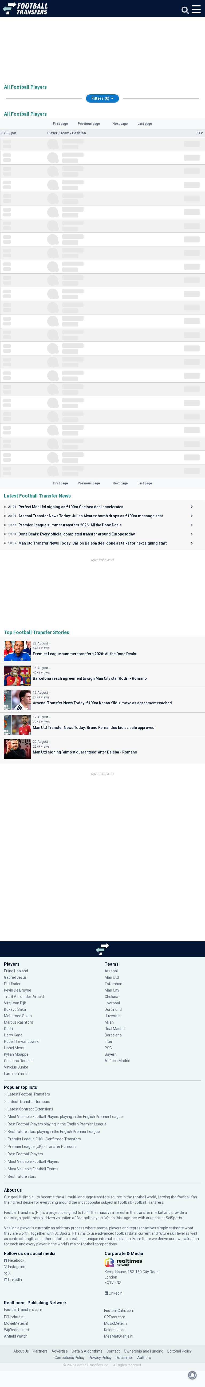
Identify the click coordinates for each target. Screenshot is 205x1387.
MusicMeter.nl (116, 1323)
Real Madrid (115, 1029)
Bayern (111, 1054)
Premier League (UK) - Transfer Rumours (42, 1146)
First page (60, 124)
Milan (109, 1022)
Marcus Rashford (18, 1022)
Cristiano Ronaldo (19, 1061)
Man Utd (112, 977)
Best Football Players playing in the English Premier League (57, 1124)
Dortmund (113, 1009)
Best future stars (22, 1176)
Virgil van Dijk (15, 1003)
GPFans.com (114, 1317)
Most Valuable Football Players (33, 1161)
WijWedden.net (16, 1330)
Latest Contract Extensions (30, 1109)
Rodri (8, 1029)
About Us (21, 1351)
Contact (113, 1351)
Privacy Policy (100, 1357)
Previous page (89, 124)
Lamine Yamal (16, 1073)
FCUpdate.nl (14, 1317)
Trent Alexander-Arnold (24, 996)
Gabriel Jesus (15, 977)
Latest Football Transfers (29, 1094)
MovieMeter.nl (16, 1323)
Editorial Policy (179, 1351)
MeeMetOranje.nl (118, 1336)
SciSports (174, 1218)
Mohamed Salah (18, 1016)
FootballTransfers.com (23, 1309)
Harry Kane (13, 1035)
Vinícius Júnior (16, 1067)
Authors (144, 1357)
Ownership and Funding (143, 1351)
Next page (120, 124)
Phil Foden (12, 984)
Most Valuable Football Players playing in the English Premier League (65, 1116)
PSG (108, 1048)
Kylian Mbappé (16, 1054)
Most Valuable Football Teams (33, 1169)
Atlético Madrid (117, 1061)
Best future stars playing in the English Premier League (54, 1131)
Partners (40, 1351)
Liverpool (112, 1003)
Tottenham (114, 984)
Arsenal (111, 971)
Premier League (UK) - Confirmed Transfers (44, 1139)
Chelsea (111, 996)
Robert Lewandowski (21, 1041)
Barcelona (113, 1035)
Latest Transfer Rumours (29, 1102)
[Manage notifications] (192, 1375)
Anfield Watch (15, 1336)
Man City (112, 990)
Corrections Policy (69, 1357)
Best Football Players (25, 1154)
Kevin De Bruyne (17, 990)
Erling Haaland (16, 971)
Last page (144, 124)
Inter (108, 1041)
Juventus (112, 1016)
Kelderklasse (114, 1330)
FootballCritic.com (119, 1310)
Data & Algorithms (87, 1351)
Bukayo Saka (15, 1009)
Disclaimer (124, 1357)
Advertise (60, 1351)
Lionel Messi (14, 1048)
